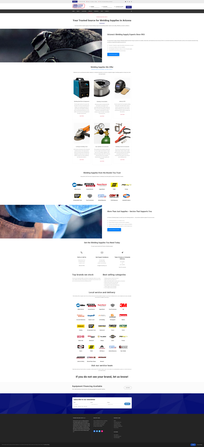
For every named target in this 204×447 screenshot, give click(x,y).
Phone (108, 402)
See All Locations (122, 267)
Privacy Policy (116, 427)
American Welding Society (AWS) (99, 423)
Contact (107, 11)
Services (90, 11)
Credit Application (117, 423)
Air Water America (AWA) (97, 426)
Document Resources (117, 422)
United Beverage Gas (117, 436)
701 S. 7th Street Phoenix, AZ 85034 (106, 1)
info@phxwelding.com (102, 265)
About (78, 11)
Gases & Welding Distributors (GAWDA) (100, 421)
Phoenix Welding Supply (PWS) (98, 425)
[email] (125, 1)
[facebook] (127, 1)
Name (74, 402)
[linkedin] (129, 1)
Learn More (82, 116)
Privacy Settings (199, 444)
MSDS (115, 421)
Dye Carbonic (116, 435)
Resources (96, 11)
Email (91, 402)
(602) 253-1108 (82, 1)
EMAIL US (128, 7)
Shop (102, 11)
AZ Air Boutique (116, 437)
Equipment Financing (117, 425)
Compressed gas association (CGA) (99, 422)
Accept (193, 444)
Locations (84, 11)
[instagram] (131, 1)
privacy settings (46, 444)
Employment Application (118, 426)
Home (73, 11)
